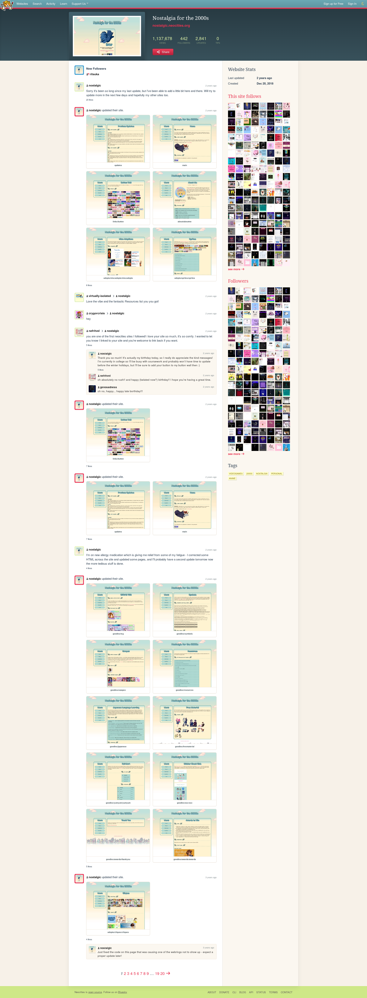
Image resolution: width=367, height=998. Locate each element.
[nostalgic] (79, 70)
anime (232, 478)
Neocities (80, 992)
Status (261, 992)
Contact (286, 992)
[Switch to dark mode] (363, 3)
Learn (63, 4)
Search (37, 4)
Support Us (79, 4)
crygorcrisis (97, 313)
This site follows (244, 96)
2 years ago (211, 85)
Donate (224, 992)
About (212, 992)
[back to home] (7, 5)
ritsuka (94, 74)
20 (162, 973)
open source (95, 992)
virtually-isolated (100, 296)
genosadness (108, 387)
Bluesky (122, 992)
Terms (273, 992)
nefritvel (94, 331)
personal (276, 473)
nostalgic (95, 85)
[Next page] (168, 973)
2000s (249, 473)
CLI (234, 992)
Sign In (352, 4)
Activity (50, 4)
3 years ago (211, 877)
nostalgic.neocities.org (171, 25)
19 (157, 973)
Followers (238, 281)
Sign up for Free (333, 4)
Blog (242, 992)
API (251, 992)
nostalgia (261, 473)
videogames (236, 473)
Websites (22, 4)
